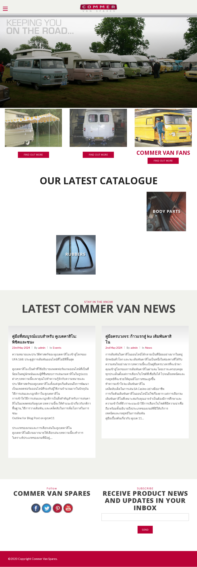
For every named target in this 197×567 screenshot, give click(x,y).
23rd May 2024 (21, 347)
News (148, 347)
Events (57, 347)
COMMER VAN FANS (163, 152)
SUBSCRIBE (145, 488)
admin (41, 347)
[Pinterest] (57, 512)
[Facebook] (35, 512)
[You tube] (68, 512)
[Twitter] (46, 512)
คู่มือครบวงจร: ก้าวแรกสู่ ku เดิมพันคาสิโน (138, 339)
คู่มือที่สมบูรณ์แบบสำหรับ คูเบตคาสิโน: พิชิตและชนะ (44, 339)
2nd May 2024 (113, 347)
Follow (52, 488)
